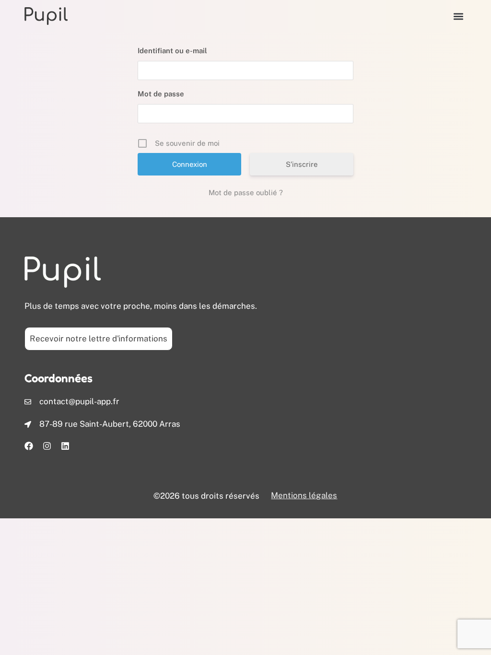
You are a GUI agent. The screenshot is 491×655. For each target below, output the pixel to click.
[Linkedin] (65, 446)
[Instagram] (47, 446)
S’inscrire (302, 164)
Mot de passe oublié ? (246, 192)
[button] (459, 16)
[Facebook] (28, 446)
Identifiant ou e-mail (172, 51)
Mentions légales (304, 495)
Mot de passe (161, 94)
